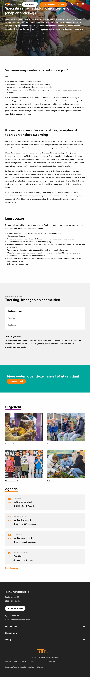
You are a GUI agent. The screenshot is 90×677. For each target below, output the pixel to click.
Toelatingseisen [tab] (15, 311)
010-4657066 (13, 616)
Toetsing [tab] (12, 325)
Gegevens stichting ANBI (47, 661)
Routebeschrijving (15, 608)
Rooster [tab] (11, 318)
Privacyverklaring (20, 661)
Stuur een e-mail (16, 381)
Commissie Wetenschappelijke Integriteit (19, 667)
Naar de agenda (11, 568)
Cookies (32, 661)
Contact (8, 661)
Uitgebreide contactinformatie (17, 620)
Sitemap (40, 667)
